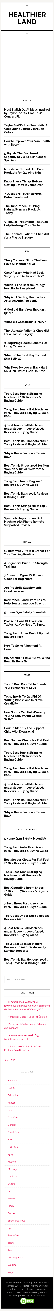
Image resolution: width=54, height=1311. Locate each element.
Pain (10, 1191)
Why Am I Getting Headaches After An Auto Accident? (24, 299)
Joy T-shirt (9, 1060)
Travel (11, 1250)
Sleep (11, 1206)
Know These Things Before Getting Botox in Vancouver (23, 183)
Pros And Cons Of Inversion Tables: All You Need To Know (24, 622)
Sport (11, 1228)
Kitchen (12, 1161)
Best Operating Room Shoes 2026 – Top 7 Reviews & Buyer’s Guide (26, 891)
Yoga (10, 1272)
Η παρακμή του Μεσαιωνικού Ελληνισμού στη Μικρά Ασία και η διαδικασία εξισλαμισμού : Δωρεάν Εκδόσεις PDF (27, 1006)
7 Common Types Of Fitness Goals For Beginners (23, 577)
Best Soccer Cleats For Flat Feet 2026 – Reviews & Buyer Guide (26, 742)
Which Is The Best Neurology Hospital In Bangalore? (24, 286)
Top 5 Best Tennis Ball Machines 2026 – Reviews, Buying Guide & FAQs (26, 413)
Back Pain (13, 1080)
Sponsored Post (16, 1220)
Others (11, 1183)
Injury (10, 1154)
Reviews (12, 1198)
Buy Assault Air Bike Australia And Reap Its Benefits (27, 659)
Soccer (11, 1213)
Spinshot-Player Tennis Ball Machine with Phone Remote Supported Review (24, 521)
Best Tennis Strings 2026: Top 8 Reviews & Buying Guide (25, 507)
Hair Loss (13, 1147)
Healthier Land (27, 18)
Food (10, 1110)
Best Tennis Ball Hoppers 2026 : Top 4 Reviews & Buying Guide (26, 442)
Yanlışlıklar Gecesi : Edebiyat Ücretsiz (27, 1016)
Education (13, 1095)
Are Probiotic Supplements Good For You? (23, 589)
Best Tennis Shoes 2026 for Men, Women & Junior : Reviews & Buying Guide (27, 469)
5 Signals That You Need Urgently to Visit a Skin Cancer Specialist (25, 157)
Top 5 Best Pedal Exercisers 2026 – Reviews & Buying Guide (26, 849)
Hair (10, 1139)
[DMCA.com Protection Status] (27, 1303)
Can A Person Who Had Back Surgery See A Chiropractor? (24, 274)
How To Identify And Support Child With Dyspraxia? (24, 729)
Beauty (11, 1088)
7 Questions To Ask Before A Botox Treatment (23, 195)
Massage (12, 1169)
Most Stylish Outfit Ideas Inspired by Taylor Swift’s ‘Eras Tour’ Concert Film (27, 113)
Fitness (11, 1102)
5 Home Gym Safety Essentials (25, 612)
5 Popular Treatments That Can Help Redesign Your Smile (26, 223)
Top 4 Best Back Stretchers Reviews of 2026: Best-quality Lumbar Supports (25, 947)
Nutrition (12, 1176)
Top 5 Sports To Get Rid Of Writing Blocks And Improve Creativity (23, 700)
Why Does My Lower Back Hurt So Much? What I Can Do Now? (25, 369)
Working (12, 1265)
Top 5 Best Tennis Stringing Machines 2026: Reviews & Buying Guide (23, 397)
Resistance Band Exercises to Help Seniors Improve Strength (25, 601)
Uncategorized (15, 1257)
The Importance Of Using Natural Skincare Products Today (22, 209)
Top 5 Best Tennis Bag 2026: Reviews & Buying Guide (23, 483)
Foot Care (13, 1117)
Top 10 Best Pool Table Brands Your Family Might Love (25, 686)
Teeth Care (13, 1235)
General (12, 1124)
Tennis (11, 1242)
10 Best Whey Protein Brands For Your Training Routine (27, 552)
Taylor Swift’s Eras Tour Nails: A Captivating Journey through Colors (25, 129)
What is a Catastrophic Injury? (25, 322)
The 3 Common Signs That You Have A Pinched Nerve (25, 262)
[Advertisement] (27, 65)
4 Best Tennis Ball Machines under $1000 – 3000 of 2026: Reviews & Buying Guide (24, 428)
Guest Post (14, 1132)
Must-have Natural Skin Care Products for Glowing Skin (24, 170)
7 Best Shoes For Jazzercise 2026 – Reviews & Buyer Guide (25, 905)
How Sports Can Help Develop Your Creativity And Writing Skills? (25, 716)
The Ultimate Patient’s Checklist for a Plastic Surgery (26, 235)
